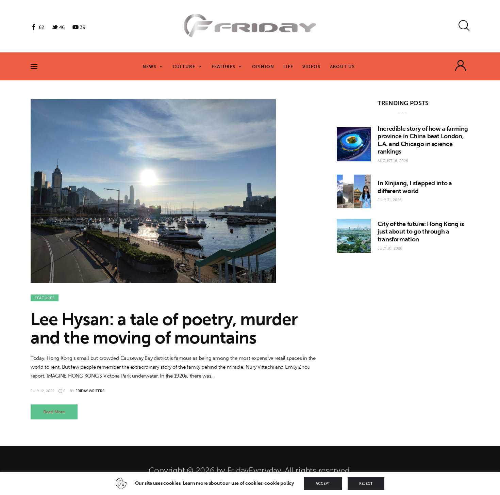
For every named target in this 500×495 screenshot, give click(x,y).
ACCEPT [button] (323, 483)
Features (44, 298)
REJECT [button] (366, 483)
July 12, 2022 (42, 391)
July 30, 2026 (390, 248)
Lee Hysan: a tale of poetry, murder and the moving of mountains (164, 328)
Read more (54, 411)
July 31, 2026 (390, 200)
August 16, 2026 (393, 161)
